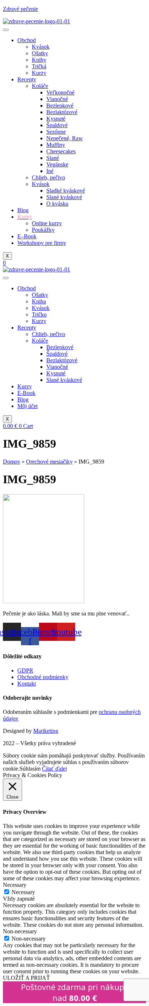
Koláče (40, 86)
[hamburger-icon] (6, 30)
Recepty (26, 79)
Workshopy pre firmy (41, 243)
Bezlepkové (59, 105)
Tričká (39, 66)
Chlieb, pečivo (48, 177)
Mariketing (45, 731)
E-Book (26, 393)
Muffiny (55, 145)
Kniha (39, 301)
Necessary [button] (14, 885)
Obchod (26, 40)
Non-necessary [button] (20, 931)
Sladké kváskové (65, 190)
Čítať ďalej (54, 768)
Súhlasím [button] (30, 768)
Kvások (41, 47)
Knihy (39, 60)
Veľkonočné (60, 92)
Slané (52, 158)
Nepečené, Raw (64, 138)
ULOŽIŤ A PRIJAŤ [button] (26, 978)
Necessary (23, 892)
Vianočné (57, 99)
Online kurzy (47, 223)
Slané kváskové (64, 197)
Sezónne (56, 132)
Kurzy (39, 73)
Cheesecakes (61, 151)
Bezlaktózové (61, 112)
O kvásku (57, 204)
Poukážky (43, 230)
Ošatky (40, 53)
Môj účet (27, 406)
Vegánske (57, 164)
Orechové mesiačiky (49, 461)
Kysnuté (55, 119)
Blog (23, 210)
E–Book (27, 236)
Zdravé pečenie (20, 9)
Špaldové (57, 125)
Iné (50, 171)
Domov (11, 461)
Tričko (39, 314)
